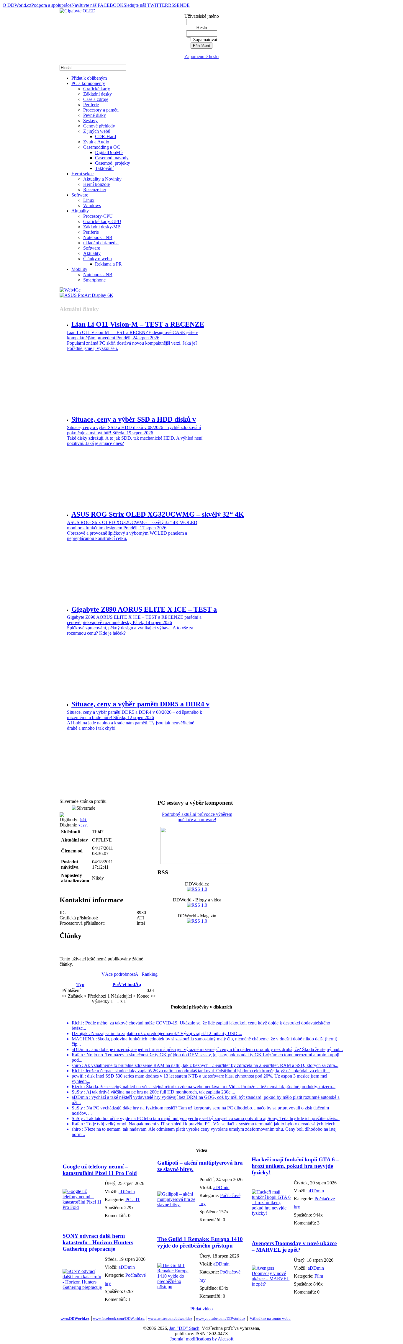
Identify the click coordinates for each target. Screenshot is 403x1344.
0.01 (83, 820)
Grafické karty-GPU (102, 221)
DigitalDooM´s (109, 152)
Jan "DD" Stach (184, 1328)
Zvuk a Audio (96, 141)
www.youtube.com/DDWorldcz (220, 1318)
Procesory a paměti (101, 109)
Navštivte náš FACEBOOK (97, 5)
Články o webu (97, 258)
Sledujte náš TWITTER (146, 5)
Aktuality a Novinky (102, 178)
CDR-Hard (105, 136)
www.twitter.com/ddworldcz (170, 1318)
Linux (88, 200)
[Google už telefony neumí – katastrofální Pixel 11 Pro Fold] (82, 1207)
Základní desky (97, 93)
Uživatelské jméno (201, 16)
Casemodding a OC (101, 147)
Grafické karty (96, 88)
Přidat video (201, 1308)
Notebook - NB (97, 237)
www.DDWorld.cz (74, 1318)
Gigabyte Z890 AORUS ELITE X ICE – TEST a (144, 609)
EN (180, 5)
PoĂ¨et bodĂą (126, 984)
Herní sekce (82, 173)
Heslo (201, 27)
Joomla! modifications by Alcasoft (201, 1338)
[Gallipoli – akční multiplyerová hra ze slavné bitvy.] (176, 1204)
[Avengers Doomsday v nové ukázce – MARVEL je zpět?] (271, 1283)
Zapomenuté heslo (201, 56)
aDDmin (127, 1191)
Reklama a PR (108, 263)
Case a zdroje (95, 99)
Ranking (150, 974)
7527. (83, 825)
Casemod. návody (112, 157)
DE (186, 5)
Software (79, 194)
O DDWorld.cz (17, 5)
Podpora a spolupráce (51, 5)
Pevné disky (94, 115)
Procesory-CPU (98, 216)
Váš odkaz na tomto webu (270, 1318)
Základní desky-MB (102, 226)
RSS (172, 5)
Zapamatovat (205, 39)
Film (318, 1275)
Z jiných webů (96, 131)
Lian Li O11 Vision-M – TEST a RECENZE (137, 324)
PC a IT (132, 1199)
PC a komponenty (88, 83)
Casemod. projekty (112, 163)
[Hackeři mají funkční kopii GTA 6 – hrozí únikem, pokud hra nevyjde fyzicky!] (271, 1213)
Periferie (91, 104)
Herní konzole (96, 184)
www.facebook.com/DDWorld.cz (119, 1318)
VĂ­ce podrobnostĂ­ (119, 974)
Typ (80, 984)
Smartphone (94, 279)
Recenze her (94, 189)
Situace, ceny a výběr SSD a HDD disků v (133, 419)
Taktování (104, 168)
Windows (92, 205)
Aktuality (80, 210)
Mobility (79, 269)
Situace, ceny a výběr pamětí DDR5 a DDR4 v (140, 704)
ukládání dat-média (101, 242)
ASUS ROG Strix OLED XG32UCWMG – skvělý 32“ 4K (157, 514)
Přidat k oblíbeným (89, 78)
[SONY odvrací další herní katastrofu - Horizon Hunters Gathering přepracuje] (82, 1287)
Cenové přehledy (99, 125)
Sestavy (90, 120)
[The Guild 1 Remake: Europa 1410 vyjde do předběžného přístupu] (176, 1286)
